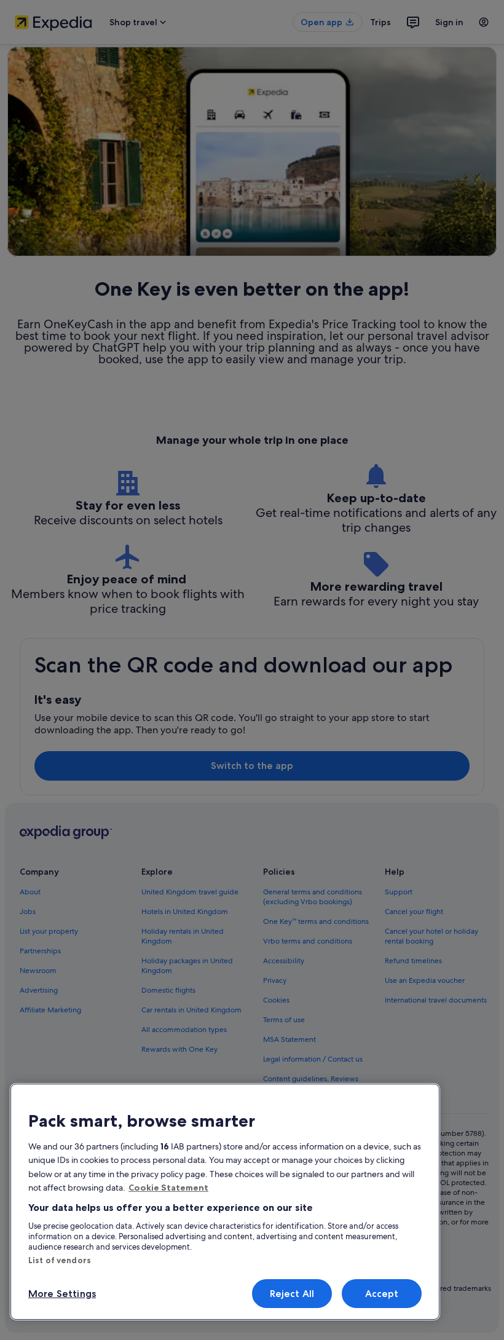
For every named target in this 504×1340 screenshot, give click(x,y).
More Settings (62, 1293)
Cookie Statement (168, 1187)
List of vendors (59, 1260)
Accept (382, 1293)
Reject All (292, 1293)
